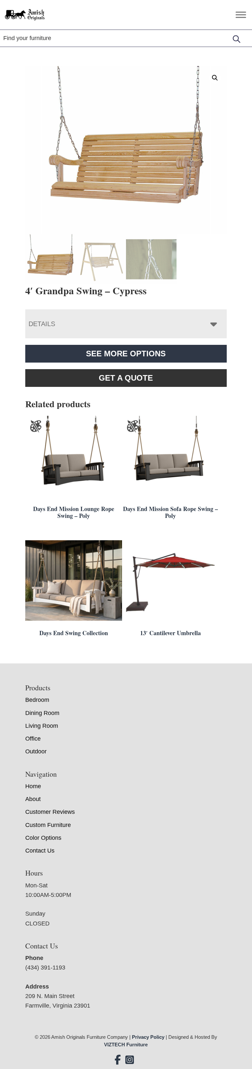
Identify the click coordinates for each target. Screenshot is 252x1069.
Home (33, 786)
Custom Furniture (48, 825)
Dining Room (42, 713)
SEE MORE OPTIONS (126, 353)
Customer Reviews (50, 812)
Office (33, 738)
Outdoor (36, 751)
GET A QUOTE (126, 377)
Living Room (41, 726)
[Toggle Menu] (241, 14)
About (33, 799)
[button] (215, 78)
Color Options (43, 838)
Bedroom (37, 700)
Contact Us (39, 850)
